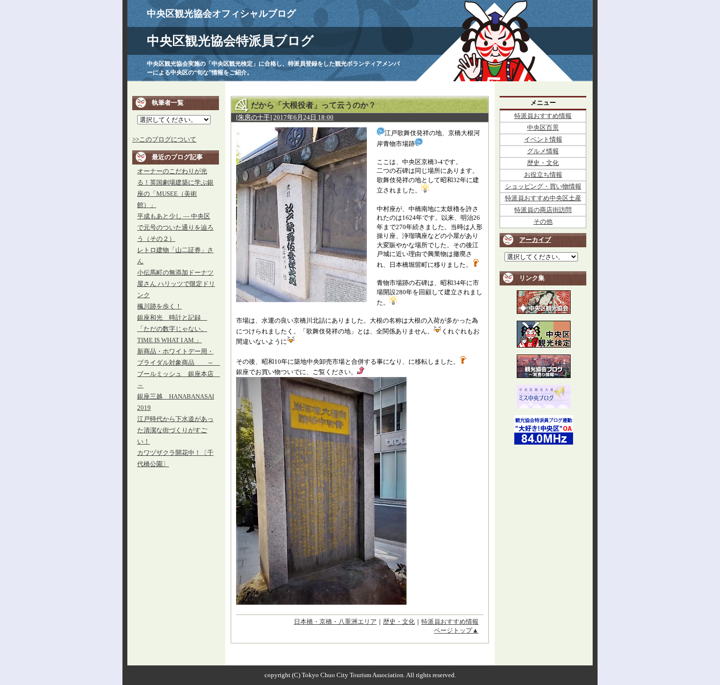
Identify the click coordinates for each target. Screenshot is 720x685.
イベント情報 (543, 139)
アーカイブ (535, 239)
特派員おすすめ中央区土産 (543, 198)
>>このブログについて (164, 139)
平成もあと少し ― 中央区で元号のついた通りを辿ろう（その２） (175, 227)
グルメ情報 (543, 151)
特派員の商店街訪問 (543, 210)
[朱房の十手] (254, 117)
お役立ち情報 (543, 174)
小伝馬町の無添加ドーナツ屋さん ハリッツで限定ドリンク (176, 284)
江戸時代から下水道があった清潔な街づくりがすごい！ (175, 430)
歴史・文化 (399, 621)
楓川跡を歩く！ (159, 306)
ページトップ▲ (456, 630)
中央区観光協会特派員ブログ (230, 41)
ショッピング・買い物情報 (543, 186)
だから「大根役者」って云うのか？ (313, 105)
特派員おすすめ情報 (450, 621)
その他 (542, 221)
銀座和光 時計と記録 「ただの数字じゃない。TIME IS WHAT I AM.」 (172, 329)
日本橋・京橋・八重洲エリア (335, 621)
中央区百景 (543, 127)
